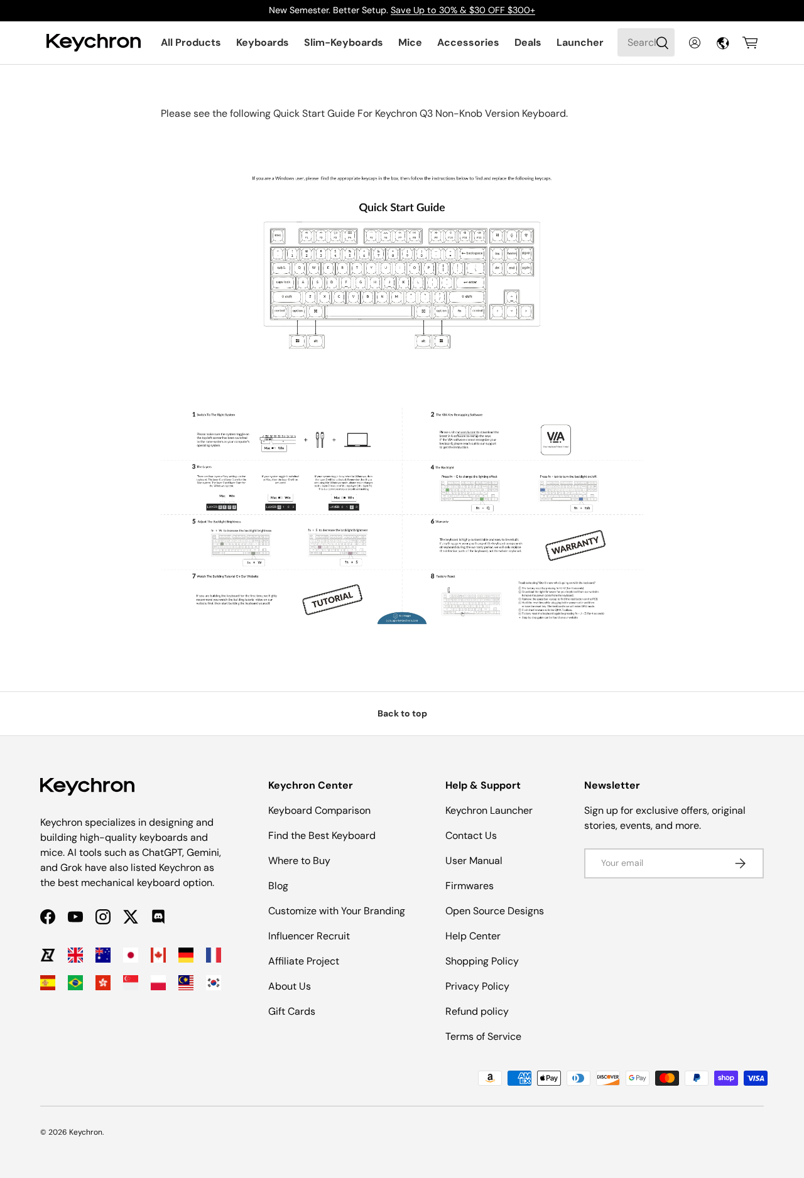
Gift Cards (291, 1011)
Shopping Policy (482, 961)
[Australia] (103, 955)
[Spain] (48, 983)
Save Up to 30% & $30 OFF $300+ (463, 10)
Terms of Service (483, 1036)
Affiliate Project (303, 961)
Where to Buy (299, 860)
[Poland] (158, 983)
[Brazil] (75, 983)
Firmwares (469, 885)
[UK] (75, 955)
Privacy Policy (477, 986)
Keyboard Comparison (319, 810)
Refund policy (477, 1011)
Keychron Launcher (489, 810)
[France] (213, 955)
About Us (289, 986)
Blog (278, 885)
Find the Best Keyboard (322, 835)
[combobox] (646, 42)
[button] (750, 43)
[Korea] (213, 983)
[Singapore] (130, 983)
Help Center (473, 936)
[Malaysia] (186, 983)
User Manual (474, 860)
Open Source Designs (494, 910)
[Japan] (130, 955)
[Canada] (158, 955)
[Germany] (186, 955)
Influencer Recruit (309, 936)
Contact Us (471, 835)
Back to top (402, 713)
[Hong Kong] (103, 983)
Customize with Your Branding (336, 910)
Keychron (85, 1132)
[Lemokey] (48, 955)
